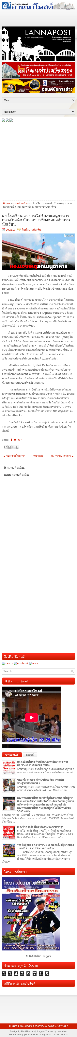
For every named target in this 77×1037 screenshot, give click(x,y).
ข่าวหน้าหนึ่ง (19, 203)
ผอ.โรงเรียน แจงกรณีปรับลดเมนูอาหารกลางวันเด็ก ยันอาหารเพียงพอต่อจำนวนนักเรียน (36, 219)
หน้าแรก (38, 455)
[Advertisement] (38, 161)
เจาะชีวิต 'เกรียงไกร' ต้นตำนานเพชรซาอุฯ (40, 826)
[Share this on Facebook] (11, 439)
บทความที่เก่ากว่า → (62, 455)
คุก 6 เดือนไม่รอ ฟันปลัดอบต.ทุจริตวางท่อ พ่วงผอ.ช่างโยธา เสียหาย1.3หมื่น (42, 763)
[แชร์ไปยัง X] (13, 447)
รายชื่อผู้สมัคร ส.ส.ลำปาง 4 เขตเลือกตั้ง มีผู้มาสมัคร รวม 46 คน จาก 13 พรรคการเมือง (45, 847)
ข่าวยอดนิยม (12, 754)
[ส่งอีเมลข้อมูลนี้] (6, 447)
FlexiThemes (28, 1031)
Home (6, 203)
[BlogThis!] (9, 447)
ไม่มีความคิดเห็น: (31, 229)
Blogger (46, 956)
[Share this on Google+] (20, 439)
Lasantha (61, 1031)
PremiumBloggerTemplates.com (26, 1034)
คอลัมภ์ (30, 754)
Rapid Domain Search (56, 1034)
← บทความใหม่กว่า (14, 455)
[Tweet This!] (15, 439)
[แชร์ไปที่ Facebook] (17, 447)
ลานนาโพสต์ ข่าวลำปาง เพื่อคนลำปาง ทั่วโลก (43, 1026)
